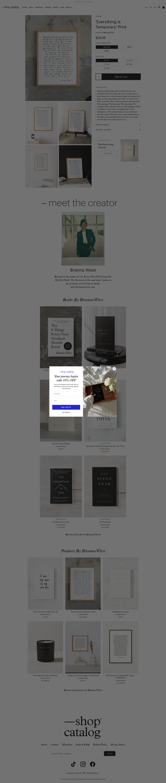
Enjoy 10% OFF (66, 407)
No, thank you (66, 412)
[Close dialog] (114, 368)
